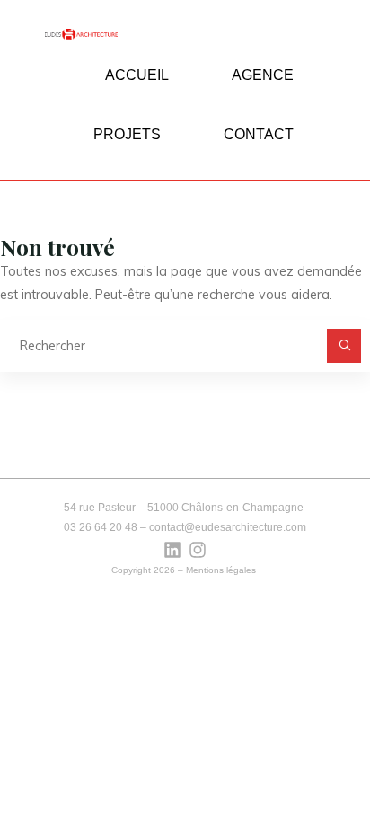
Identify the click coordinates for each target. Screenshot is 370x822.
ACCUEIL (137, 75)
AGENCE (263, 75)
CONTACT (259, 134)
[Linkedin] (172, 549)
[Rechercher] (343, 345)
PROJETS (127, 134)
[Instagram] (197, 549)
